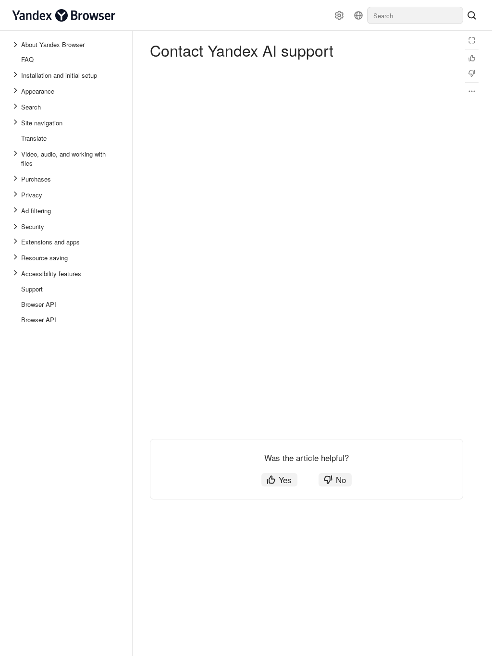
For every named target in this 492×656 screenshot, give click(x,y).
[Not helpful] (472, 73)
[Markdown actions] (472, 91)
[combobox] (415, 15)
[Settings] (339, 15)
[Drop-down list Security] (16, 226)
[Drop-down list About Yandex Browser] (16, 44)
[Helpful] (472, 58)
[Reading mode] (472, 40)
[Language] (358, 15)
